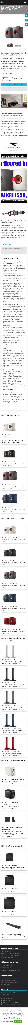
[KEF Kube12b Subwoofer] (9, 903)
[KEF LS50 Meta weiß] (9, 426)
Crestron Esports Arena (8, 980)
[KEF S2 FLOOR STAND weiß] (9, 651)
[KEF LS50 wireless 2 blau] (9, 598)
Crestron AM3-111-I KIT (7, 951)
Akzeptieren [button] (18, 1021)
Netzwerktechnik (6, 984)
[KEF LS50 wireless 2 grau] (9, 575)
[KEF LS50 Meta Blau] (9, 498)
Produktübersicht (8, 244)
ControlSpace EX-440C (7, 957)
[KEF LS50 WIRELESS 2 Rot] (9, 620)
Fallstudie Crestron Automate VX (10, 979)
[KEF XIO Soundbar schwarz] (12, 926)
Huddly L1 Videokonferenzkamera (10, 971)
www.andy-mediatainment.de (12, 1004)
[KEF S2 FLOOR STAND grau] (9, 697)
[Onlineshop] (26, 24)
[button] (14, 84)
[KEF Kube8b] (9, 857)
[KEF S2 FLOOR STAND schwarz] (9, 674)
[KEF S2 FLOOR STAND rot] (9, 743)
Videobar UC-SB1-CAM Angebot (9, 969)
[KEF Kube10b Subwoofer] (9, 880)
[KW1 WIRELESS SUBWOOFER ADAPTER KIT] (9, 819)
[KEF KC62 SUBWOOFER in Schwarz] (9, 794)
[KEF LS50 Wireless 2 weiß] (9, 529)
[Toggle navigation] (25, 2)
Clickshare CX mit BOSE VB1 (8, 965)
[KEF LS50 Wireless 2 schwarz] (9, 552)
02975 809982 (7, 999)
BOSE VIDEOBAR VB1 (6, 967)
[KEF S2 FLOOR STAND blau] (9, 720)
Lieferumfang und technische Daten (13, 248)
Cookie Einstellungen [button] (7, 1021)
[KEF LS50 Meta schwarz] (9, 453)
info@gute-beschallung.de (11, 1002)
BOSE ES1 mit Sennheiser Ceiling (10, 955)
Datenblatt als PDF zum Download (12, 252)
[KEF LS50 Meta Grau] (9, 475)
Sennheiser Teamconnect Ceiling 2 (10, 953)
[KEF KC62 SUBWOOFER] (9, 771)
